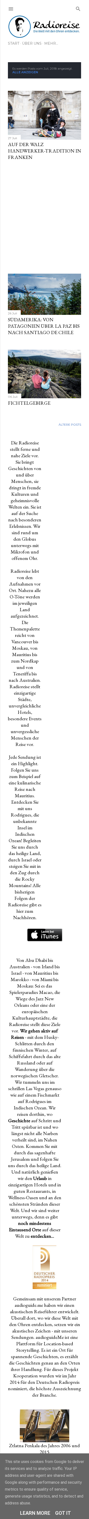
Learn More (35, 1513)
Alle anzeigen (25, 72)
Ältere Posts (70, 424)
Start (13, 43)
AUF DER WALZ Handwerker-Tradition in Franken (44, 150)
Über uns (32, 43)
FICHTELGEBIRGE (29, 403)
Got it (63, 1513)
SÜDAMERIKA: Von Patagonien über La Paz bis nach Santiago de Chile (44, 326)
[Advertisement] (44, 217)
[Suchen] (78, 8)
